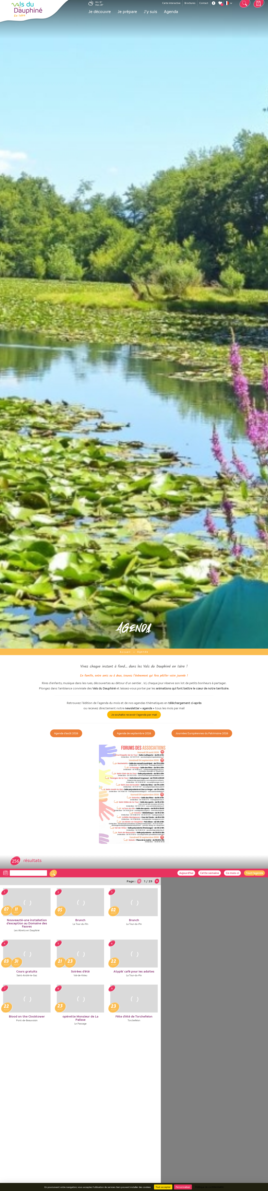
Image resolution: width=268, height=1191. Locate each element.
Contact (203, 3)
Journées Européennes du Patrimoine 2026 (202, 733)
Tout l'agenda (254, 873)
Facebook (213, 3)
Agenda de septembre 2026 (134, 733)
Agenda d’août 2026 (66, 733)
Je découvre (99, 11)
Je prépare (127, 11)
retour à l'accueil (27, 9)
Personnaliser (183, 1187)
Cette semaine (209, 873)
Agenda (171, 11)
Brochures (189, 3)
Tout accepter (163, 1187)
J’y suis (150, 11)
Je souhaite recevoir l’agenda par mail (134, 714)
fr (229, 4)
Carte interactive (171, 3)
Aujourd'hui (186, 873)
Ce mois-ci (232, 873)
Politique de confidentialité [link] (209, 1187)
